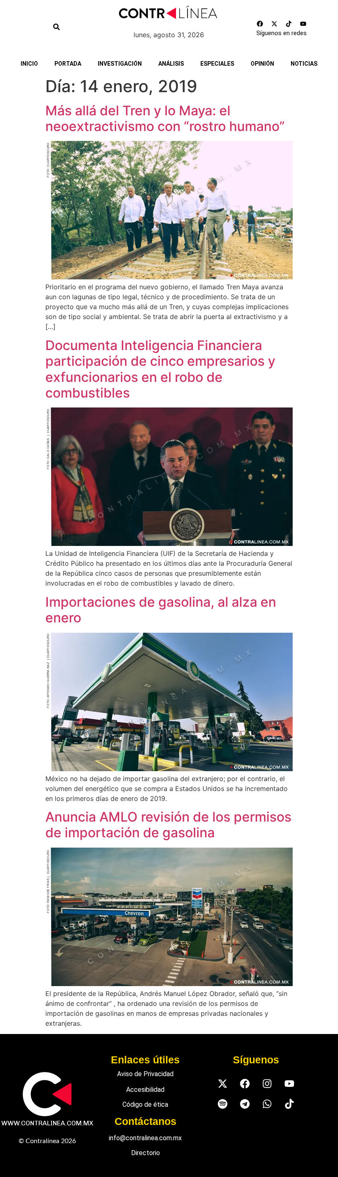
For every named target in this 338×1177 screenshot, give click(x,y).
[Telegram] (245, 1104)
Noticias (304, 63)
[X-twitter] (274, 24)
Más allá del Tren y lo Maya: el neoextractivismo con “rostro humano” (165, 118)
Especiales (217, 63)
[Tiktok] (289, 24)
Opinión (262, 63)
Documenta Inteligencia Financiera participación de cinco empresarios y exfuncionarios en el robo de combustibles (160, 369)
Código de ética (145, 1104)
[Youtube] (303, 24)
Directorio (145, 1153)
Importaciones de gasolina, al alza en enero (160, 610)
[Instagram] (267, 1083)
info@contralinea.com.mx (145, 1138)
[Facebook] (260, 24)
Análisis (171, 63)
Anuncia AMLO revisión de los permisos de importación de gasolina (168, 825)
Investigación (120, 63)
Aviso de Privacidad (145, 1074)
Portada (67, 63)
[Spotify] (222, 1104)
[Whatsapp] (267, 1104)
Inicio (29, 63)
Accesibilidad (145, 1090)
